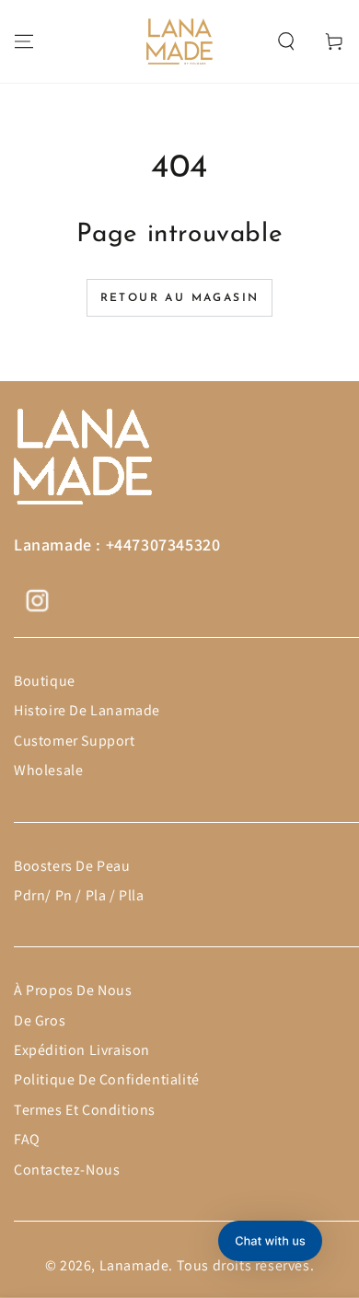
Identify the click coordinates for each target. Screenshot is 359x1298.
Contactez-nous (67, 1169)
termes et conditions (85, 1109)
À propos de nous (73, 990)
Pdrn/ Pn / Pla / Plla (79, 895)
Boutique (44, 680)
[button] (286, 41)
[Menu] (24, 41)
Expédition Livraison (82, 1050)
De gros (39, 1020)
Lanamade (134, 1265)
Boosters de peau (72, 865)
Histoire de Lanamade (87, 710)
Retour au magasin (180, 298)
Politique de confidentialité (107, 1079)
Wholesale (48, 770)
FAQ (27, 1139)
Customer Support (74, 740)
